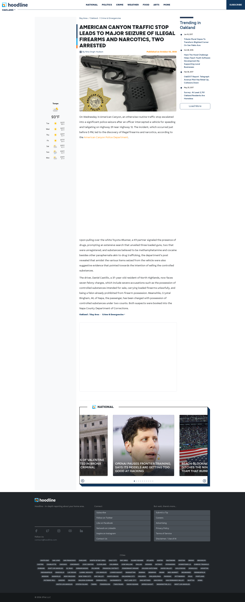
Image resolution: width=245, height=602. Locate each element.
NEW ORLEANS (69, 576)
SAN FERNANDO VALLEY (175, 580)
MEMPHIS (152, 572)
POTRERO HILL (49, 580)
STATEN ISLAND (82, 584)
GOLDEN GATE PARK (149, 568)
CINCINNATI (74, 564)
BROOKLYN (201, 560)
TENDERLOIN (105, 584)
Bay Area (83, 18)
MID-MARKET (173, 572)
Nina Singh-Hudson (92, 52)
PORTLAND (200, 576)
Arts (156, 4)
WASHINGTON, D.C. (164, 584)
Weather (133, 4)
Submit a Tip (162, 513)
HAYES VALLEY (166, 568)
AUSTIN (160, 560)
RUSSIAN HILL (101, 580)
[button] (82, 481)
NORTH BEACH (112, 576)
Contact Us (101, 539)
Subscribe (235, 4)
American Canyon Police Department (106, 137)
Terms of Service (164, 534)
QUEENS (61, 580)
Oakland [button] (8, 10)
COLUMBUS (114, 564)
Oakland (94, 18)
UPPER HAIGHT (147, 584)
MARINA (142, 572)
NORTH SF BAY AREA (97, 560)
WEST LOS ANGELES (182, 584)
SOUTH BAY (44, 560)
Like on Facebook (104, 523)
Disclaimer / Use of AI (166, 539)
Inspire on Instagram (106, 534)
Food (146, 4)
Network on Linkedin (106, 528)
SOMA (200, 580)
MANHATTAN (130, 572)
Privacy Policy (162, 528)
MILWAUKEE (186, 572)
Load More (195, 106)
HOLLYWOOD (180, 568)
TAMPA (93, 584)
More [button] (166, 4)
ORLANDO (142, 576)
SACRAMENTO (115, 580)
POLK (190, 576)
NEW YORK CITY (85, 576)
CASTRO (40, 564)
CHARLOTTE (51, 564)
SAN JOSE (56, 560)
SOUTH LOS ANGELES (64, 584)
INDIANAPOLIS (46, 572)
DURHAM (41, 568)
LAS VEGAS (72, 572)
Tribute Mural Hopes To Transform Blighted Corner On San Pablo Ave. (196, 42)
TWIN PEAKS (118, 584)
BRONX (191, 560)
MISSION (45, 576)
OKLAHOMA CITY (128, 576)
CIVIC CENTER (88, 564)
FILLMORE (95, 568)
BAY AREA (124, 560)
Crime (119, 4)
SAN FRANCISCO (69, 560)
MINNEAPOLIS (199, 572)
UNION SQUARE (132, 584)
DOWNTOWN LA (185, 564)
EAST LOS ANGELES (55, 568)
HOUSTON (204, 568)
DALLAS (139, 564)
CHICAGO (63, 564)
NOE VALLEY (99, 576)
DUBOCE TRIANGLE (201, 564)
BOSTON (182, 560)
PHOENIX (167, 576)
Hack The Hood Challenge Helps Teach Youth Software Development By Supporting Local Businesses (197, 61)
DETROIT (158, 564)
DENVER (148, 564)
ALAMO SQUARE (137, 560)
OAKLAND (82, 560)
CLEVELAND (101, 564)
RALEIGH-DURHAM (86, 580)
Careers (159, 518)
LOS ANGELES (101, 572)
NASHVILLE (56, 576)
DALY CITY (113, 560)
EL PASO (69, 568)
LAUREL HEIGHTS (86, 572)
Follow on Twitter (104, 518)
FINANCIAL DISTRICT (111, 568)
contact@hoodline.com (46, 540)
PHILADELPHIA (155, 576)
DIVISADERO (170, 564)
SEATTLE (191, 580)
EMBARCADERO (82, 568)
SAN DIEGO (158, 580)
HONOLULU (193, 568)
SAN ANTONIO (145, 580)
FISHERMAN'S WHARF (130, 568)
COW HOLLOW (127, 564)
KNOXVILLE (60, 572)
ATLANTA (150, 560)
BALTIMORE (170, 560)
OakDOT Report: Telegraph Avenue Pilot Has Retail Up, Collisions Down (196, 79)
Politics (107, 4)
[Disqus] (128, 356)
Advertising (161, 523)
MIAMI (161, 572)
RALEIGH (71, 580)
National (92, 4)
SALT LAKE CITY (130, 580)
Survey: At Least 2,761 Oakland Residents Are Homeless (194, 95)
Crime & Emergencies (110, 18)
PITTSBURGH (180, 576)
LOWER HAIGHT (116, 572)
